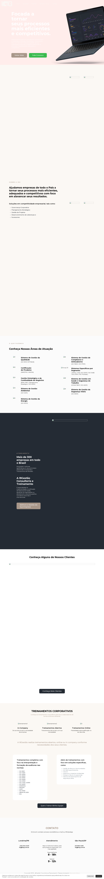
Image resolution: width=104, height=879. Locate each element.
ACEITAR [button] (99, 876)
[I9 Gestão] (7, 3)
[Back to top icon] (52, 870)
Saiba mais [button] (90, 876)
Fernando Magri (75, 873)
